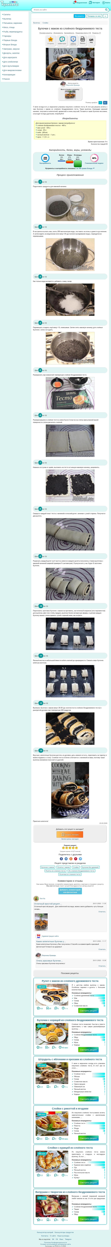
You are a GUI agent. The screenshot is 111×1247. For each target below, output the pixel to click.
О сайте (53, 1236)
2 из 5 (67, 848)
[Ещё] (105, 16)
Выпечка (7, 18)
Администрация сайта (50, 936)
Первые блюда (10, 40)
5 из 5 (76, 848)
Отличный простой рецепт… (48, 903)
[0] (74, 42)
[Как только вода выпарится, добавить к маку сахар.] (70, 299)
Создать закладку (72, 834)
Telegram (68, 1239)
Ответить (102, 911)
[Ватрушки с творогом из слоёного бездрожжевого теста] (52, 1206)
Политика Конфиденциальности (55, 1242)
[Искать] (106, 9)
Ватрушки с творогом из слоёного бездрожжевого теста (70, 1192)
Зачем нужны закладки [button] (69, 839)
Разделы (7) (96, 33)
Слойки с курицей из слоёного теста (70, 1147)
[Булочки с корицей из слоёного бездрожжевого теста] (52, 1033)
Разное (6, 78)
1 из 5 (63, 848)
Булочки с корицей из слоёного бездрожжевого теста (70, 1020)
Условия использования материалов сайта (55, 1244)
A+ (105, 103)
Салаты (6, 14)
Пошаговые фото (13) (83, 33)
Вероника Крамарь (49, 955)
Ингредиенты (58, 33)
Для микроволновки (12, 70)
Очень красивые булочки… (49, 960)
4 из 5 (73, 848)
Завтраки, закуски (11, 48)
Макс (61, 1239)
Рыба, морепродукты (12, 31)
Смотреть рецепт (88, 1010)
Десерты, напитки (11, 53)
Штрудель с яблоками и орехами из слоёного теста (70, 1059)
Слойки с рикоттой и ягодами (70, 1108)
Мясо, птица (8, 27)
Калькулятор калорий (45, 1232)
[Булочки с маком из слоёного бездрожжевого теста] (70, 64)
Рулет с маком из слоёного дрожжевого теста (70, 981)
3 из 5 (70, 848)
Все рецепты (79, 16)
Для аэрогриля (10, 57)
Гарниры (7, 35)
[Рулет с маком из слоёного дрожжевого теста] (52, 994)
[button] (82, 43)
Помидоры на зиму (94, 16)
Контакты (44, 1236)
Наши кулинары (63, 1236)
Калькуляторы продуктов (64, 1232)
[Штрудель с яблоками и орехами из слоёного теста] (52, 1073)
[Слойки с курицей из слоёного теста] (52, 1161)
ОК (57, 1239)
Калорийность (69, 33)
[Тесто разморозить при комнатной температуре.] (70, 393)
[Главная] (10, 4)
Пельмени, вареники (12, 22)
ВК (53, 1239)
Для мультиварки (11, 65)
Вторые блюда (10, 44)
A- (100, 102)
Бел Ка (42, 898)
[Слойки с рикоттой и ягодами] (52, 1123)
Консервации (9, 74)
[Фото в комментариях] (41, 922)
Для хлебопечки (10, 61)
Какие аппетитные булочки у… (51, 941)
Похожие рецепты (45, 33)
